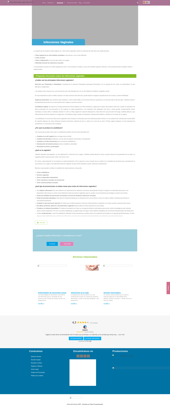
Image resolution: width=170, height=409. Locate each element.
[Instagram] (88, 356)
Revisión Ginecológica (112, 293)
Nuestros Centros (36, 363)
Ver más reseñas (76, 338)
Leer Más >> (41, 303)
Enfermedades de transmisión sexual (52, 293)
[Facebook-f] (78, 356)
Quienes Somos (36, 356)
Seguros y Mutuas (36, 366)
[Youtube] (81, 356)
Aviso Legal (34, 369)
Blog (80, 3)
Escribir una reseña (92, 338)
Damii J (85, 330)
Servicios (60, 3)
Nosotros (50, 3)
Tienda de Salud (72, 3)
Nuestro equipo (36, 359)
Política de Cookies (37, 375)
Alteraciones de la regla (80, 293)
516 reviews (94, 323)
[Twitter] (84, 356)
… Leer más (120, 335)
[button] (137, 2)
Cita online (86, 3)
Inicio (44, 3)
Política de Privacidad (38, 372)
